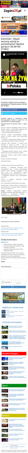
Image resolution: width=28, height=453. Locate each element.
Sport (4, 385)
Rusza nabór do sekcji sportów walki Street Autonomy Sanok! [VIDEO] (17, 390)
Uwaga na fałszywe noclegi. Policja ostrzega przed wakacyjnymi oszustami (16, 372)
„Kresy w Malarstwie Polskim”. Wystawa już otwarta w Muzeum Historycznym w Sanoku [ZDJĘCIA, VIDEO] (16, 426)
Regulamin (22, 446)
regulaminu (4, 259)
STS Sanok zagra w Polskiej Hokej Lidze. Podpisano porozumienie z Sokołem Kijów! (16, 395)
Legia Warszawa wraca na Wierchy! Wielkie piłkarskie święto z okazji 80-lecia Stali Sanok (17, 409)
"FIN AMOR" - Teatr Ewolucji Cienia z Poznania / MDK (14, 315)
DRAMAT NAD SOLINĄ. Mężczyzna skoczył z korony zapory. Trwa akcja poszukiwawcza (17, 368)
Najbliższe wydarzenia (12, 307)
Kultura (5, 415)
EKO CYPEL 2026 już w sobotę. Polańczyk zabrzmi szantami (16, 327)
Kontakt (16, 447)
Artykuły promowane (12, 322)
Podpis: (3, 261)
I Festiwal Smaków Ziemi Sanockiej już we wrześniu (17, 420)
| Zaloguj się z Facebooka (19, 286)
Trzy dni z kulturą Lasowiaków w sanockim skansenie (16, 434)
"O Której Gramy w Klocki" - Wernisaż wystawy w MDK (14, 311)
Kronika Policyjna (10, 353)
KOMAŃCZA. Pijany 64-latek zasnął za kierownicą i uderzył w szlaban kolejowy (17, 358)
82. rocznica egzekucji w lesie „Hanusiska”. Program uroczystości (17, 430)
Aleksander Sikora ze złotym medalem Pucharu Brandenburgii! (17, 404)
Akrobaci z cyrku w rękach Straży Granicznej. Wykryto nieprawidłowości (17, 377)
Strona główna (6, 446)
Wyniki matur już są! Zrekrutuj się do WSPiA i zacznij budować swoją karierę (17, 331)
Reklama (12, 447)
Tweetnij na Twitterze (9, 113)
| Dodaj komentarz (7, 286)
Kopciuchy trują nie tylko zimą (15, 346)
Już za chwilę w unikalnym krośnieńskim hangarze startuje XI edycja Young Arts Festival (16, 342)
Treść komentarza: (6, 266)
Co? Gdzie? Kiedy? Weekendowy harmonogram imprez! (16, 439)
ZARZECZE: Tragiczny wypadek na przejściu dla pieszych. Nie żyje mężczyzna (16, 363)
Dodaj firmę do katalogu (14, 446)
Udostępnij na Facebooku (10, 109)
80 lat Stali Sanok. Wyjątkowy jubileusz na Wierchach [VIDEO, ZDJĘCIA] (17, 399)
